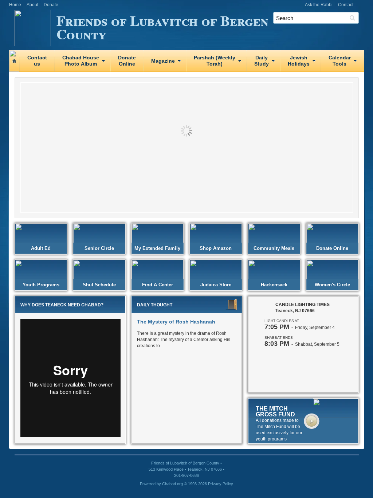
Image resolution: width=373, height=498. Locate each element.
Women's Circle (332, 284)
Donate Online (332, 248)
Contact (345, 4)
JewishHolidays (299, 61)
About (32, 4)
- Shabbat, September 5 (301, 344)
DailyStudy (261, 61)
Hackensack (274, 284)
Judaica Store (215, 284)
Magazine (163, 61)
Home (15, 4)
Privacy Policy (220, 484)
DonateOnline (127, 61)
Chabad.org (172, 484)
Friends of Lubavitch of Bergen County (162, 27)
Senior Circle (99, 248)
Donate (51, 4)
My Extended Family (157, 248)
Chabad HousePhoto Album (80, 61)
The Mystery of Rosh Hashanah (176, 322)
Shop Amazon (216, 248)
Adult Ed (41, 248)
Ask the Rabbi (319, 4)
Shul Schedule (99, 284)
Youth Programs (41, 284)
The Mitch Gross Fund (275, 411)
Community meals (274, 248)
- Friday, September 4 (299, 327)
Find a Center (157, 284)
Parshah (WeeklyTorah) (214, 61)
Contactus (37, 61)
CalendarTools (340, 61)
